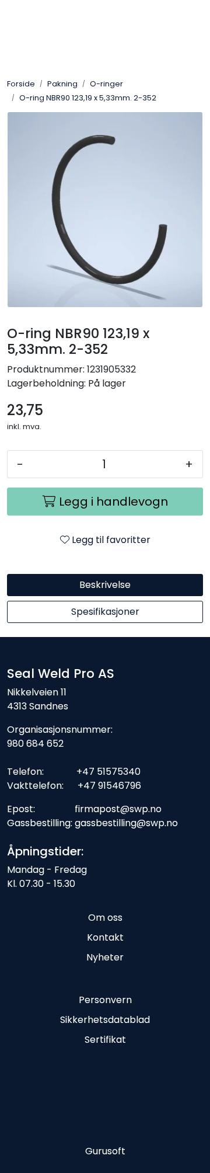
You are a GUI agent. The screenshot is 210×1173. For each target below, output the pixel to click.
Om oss (105, 917)
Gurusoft (105, 1151)
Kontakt (105, 937)
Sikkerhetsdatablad (105, 1019)
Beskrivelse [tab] (105, 584)
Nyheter (105, 957)
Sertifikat (105, 1039)
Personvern (105, 1000)
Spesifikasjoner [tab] (105, 611)
